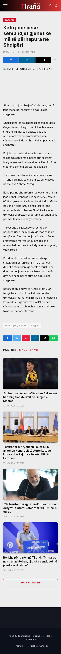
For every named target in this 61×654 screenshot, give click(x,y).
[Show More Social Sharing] (55, 60)
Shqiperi (35, 325)
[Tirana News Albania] (30, 6)
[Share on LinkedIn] (27, 60)
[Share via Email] (43, 60)
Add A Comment (30, 582)
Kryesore (10, 20)
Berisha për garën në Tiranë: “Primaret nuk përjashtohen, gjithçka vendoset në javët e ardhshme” (30, 561)
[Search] (56, 5)
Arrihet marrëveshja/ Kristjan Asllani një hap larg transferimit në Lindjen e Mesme (30, 397)
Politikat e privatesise (37, 646)
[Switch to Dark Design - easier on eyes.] (51, 5)
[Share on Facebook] (11, 60)
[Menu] (5, 5)
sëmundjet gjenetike (16, 325)
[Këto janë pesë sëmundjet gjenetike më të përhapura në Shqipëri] (30, 82)
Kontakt (19, 646)
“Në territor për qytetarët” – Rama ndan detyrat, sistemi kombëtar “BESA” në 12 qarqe (30, 508)
